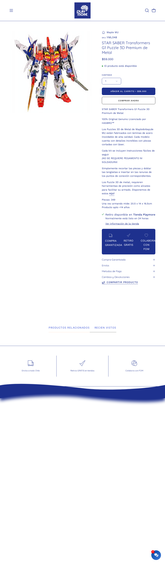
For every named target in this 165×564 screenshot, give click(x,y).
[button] (146, 10)
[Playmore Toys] (82, 10)
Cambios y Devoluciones (116, 277)
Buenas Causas (63, 438)
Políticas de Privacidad (68, 433)
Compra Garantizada (114, 259)
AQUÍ (111, 193)
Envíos (105, 265)
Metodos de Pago (112, 271)
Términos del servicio (67, 421)
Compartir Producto (122, 282)
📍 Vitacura (98, 421)
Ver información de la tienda (122, 223)
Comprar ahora (128, 100)
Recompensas (62, 444)
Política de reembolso (67, 427)
